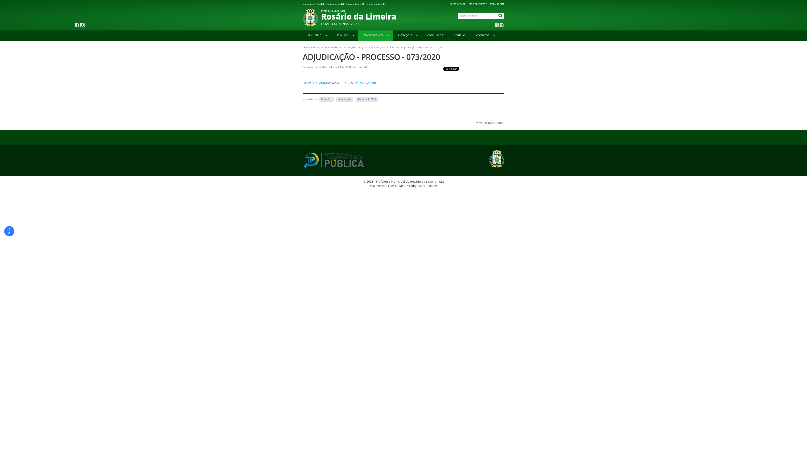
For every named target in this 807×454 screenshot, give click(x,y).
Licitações (326, 99)
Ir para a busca (355, 4)
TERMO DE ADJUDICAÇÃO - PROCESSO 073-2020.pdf (339, 83)
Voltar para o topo (491, 123)
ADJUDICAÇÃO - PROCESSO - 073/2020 (371, 56)
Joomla (434, 186)
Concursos (435, 35)
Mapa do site (497, 4)
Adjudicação (344, 99)
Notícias (459, 35)
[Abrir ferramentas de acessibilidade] (9, 231)
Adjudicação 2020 (387, 47)
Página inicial (312, 47)
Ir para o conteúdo (313, 4)
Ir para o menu (334, 4)
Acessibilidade (457, 4)
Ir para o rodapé (376, 4)
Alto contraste (478, 4)
